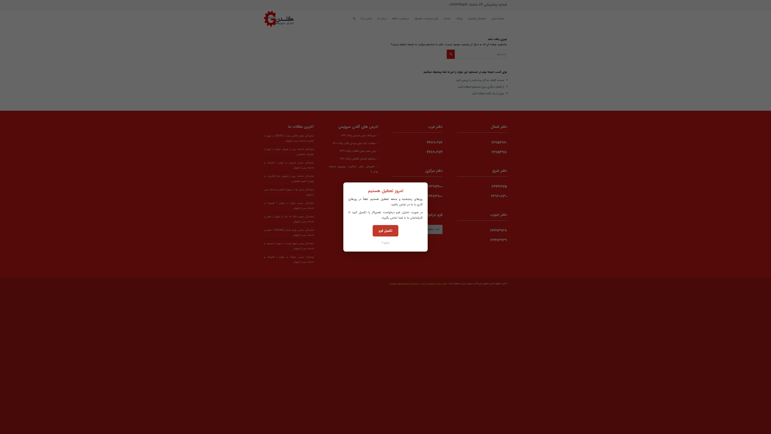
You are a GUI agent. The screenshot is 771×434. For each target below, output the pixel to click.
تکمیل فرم (385, 230)
